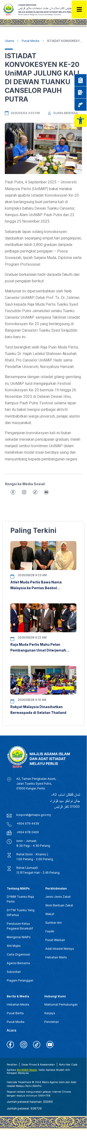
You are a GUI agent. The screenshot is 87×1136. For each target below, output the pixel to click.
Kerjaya (49, 1013)
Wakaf (49, 914)
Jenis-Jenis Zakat (58, 896)
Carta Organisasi (18, 954)
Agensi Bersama (18, 963)
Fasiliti (49, 931)
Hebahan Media (18, 1004)
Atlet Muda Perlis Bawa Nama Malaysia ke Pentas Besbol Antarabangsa (36, 588)
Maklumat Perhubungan (61, 1004)
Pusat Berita (15, 1013)
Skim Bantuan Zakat (59, 905)
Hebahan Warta (56, 957)
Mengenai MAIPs (19, 937)
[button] (80, 120)
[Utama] (18, 41)
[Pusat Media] (43, 41)
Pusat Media (30, 41)
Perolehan (51, 1022)
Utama (9, 41)
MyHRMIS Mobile (27, 1069)
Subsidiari (14, 972)
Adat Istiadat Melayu (59, 948)
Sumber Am (53, 922)
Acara (11, 1030)
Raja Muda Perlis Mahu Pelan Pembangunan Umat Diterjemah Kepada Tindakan (38, 650)
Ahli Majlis (14, 946)
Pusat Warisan (55, 940)
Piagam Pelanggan (20, 980)
